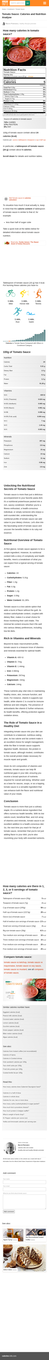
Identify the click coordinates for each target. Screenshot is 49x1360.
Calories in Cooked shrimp (12, 1058)
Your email (6, 1186)
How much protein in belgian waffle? (16, 1111)
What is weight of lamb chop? (13, 1114)
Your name (6, 1179)
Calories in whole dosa (11, 1096)
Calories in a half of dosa (12, 1093)
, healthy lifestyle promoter (21, 23)
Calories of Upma (9, 1055)
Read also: (25, 243)
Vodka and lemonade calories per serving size (19, 1122)
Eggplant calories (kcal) (11, 1012)
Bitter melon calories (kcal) (12, 1033)
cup (37, 140)
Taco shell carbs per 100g (12, 1065)
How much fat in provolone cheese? (16, 1107)
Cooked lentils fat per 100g (12, 1073)
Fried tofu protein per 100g (12, 1069)
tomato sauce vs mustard (15, 969)
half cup (43, 140)
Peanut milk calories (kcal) (12, 1016)
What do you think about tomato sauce (15, 1193)
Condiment (10, 9)
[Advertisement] (24, 178)
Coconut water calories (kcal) (13, 1019)
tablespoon (22, 140)
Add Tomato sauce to (20, 199)
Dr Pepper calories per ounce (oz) (15, 1118)
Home (4, 9)
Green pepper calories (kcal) (13, 1030)
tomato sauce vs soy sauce (28, 966)
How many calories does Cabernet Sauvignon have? (22, 1087)
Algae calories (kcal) (10, 1037)
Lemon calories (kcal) (10, 1023)
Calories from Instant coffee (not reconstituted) (20, 1051)
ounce (15, 140)
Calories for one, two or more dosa (15, 1100)
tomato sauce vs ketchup (15, 962)
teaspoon (31, 140)
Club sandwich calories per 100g (14, 1062)
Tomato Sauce (20, 9)
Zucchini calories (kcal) (11, 1026)
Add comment (9, 1211)
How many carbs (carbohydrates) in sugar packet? (21, 1104)
